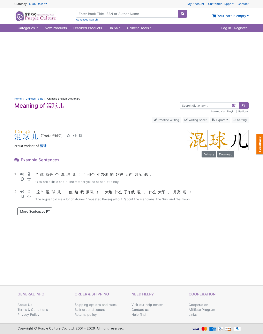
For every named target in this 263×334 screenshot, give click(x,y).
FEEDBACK (259, 144)
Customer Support (221, 4)
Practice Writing (168, 120)
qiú (27, 131)
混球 (43, 146)
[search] (182, 14)
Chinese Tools (34, 98)
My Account (195, 4)
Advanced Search (87, 19)
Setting (241, 120)
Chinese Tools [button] (138, 28)
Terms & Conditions (32, 310)
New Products (56, 28)
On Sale (114, 28)
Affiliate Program (202, 310)
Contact (243, 4)
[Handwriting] (234, 105)
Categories (27, 28)
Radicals (243, 111)
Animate (208, 154)
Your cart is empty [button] (231, 16)
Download (225, 154)
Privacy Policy (28, 314)
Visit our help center (147, 305)
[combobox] (127, 14)
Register (240, 28)
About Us (24, 305)
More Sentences (33, 211)
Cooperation (198, 305)
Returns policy (86, 314)
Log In (226, 28)
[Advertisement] (131, 62)
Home (18, 98)
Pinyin (230, 111)
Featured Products (87, 28)
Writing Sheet (197, 120)
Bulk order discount (90, 310)
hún (18, 131)
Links (193, 314)
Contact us (140, 310)
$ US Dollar (37, 4)
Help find (139, 314)
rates (113, 305)
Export (220, 120)
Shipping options (88, 305)
